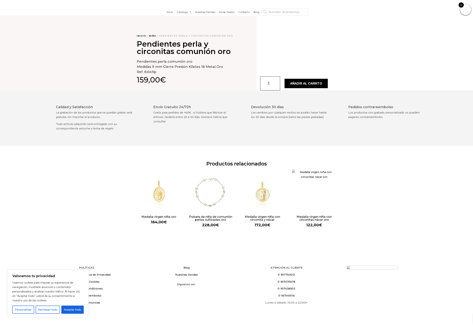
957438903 (287, 288)
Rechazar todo (47, 309)
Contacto (244, 11)
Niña (152, 36)
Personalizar (23, 309)
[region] (48, 294)
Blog (256, 11)
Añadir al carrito (306, 83)
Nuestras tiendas (205, 11)
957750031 (288, 274)
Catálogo (182, 11)
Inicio (170, 11)
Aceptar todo (72, 309)
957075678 (287, 281)
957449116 (288, 295)
